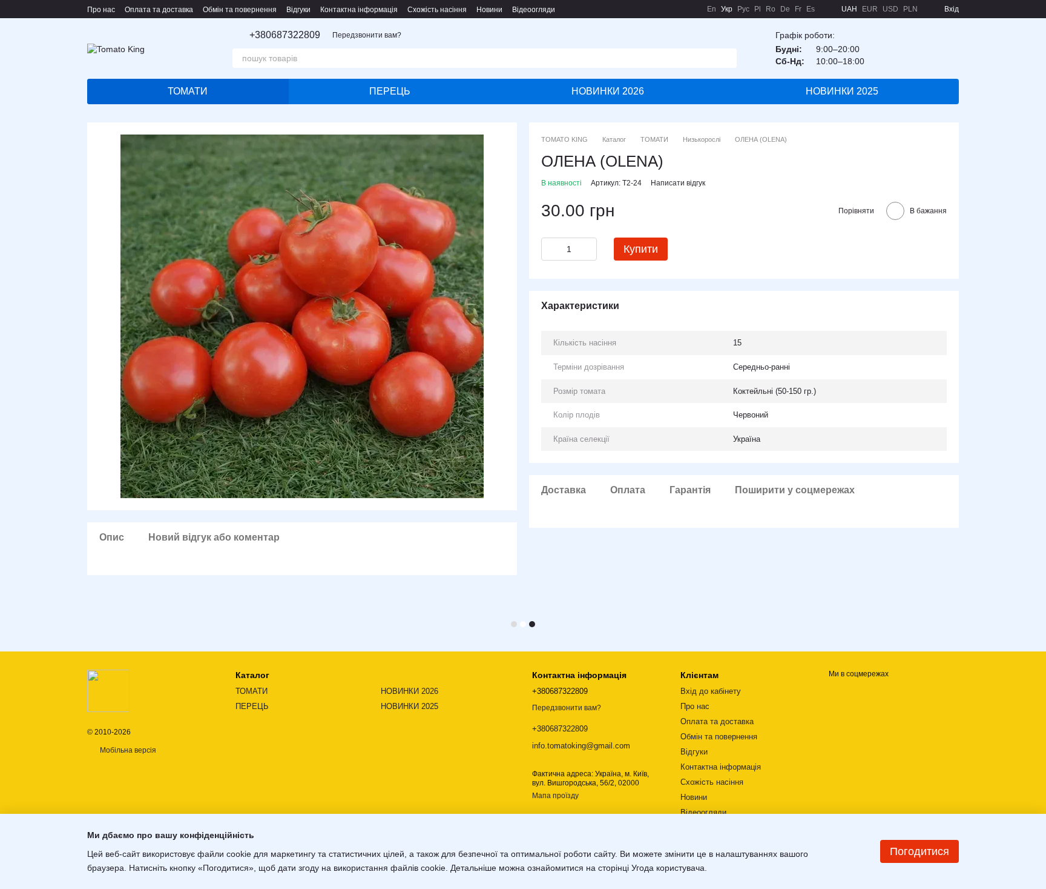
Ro (770, 9)
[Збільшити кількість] (587, 249)
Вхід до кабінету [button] (710, 691)
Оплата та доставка (159, 9)
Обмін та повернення (240, 9)
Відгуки (298, 9)
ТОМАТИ (188, 91)
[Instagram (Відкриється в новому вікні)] (632, 9)
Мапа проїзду (555, 795)
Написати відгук (678, 183)
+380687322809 (284, 35)
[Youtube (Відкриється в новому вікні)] (661, 9)
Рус (743, 9)
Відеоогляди (533, 9)
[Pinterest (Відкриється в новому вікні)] (675, 9)
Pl (757, 9)
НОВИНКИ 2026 (607, 91)
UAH (849, 9)
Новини (489, 9)
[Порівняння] (917, 48)
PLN (910, 9)
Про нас (101, 9)
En (711, 9)
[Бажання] (886, 48)
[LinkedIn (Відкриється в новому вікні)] (690, 9)
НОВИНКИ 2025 (842, 91)
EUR (870, 9)
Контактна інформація (359, 9)
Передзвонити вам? (366, 35)
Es (810, 9)
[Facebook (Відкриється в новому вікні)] (646, 9)
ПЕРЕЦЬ (389, 91)
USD (890, 9)
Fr (798, 9)
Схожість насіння (437, 9)
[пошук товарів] (727, 58)
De (785, 9)
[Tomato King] (108, 690)
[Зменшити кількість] (550, 249)
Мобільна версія (127, 750)
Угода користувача (668, 868)
